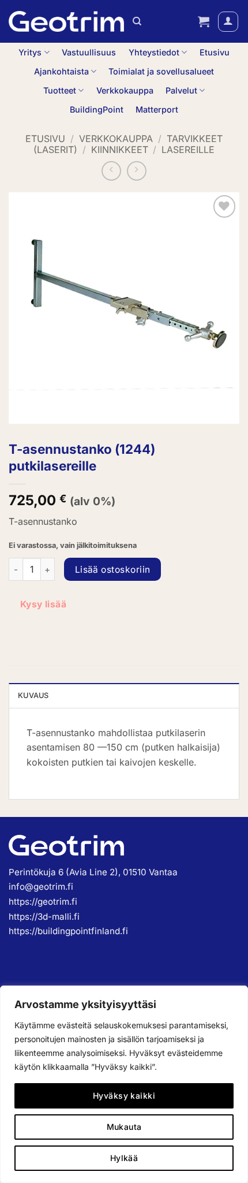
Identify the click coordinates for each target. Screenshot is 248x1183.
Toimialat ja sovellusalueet (161, 71)
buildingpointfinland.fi (82, 930)
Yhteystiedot (154, 52)
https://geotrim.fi (43, 901)
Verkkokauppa (124, 90)
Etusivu (215, 52)
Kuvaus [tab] (33, 695)
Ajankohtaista (61, 71)
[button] (203, 21)
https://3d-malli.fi (44, 916)
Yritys (30, 52)
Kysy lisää (43, 604)
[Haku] (137, 21)
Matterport (157, 109)
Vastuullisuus (89, 52)
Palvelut (181, 90)
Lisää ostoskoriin (113, 569)
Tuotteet (59, 90)
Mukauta (124, 1127)
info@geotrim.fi (41, 886)
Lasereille (188, 149)
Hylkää (124, 1158)
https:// (23, 930)
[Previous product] (136, 171)
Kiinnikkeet (119, 149)
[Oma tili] (228, 22)
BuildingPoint (96, 109)
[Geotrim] (66, 21)
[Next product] (111, 171)
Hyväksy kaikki (124, 1095)
